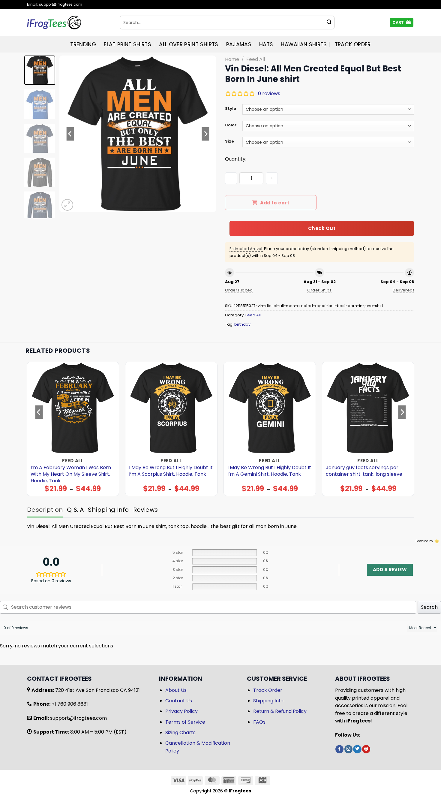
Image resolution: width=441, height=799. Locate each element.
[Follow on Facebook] (339, 749)
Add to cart (274, 203)
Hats (266, 44)
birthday (242, 324)
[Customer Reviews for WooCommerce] (436, 541)
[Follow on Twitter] (357, 749)
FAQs (259, 722)
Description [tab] (45, 509)
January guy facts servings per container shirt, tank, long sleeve (364, 471)
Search (429, 607)
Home (232, 59)
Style (230, 109)
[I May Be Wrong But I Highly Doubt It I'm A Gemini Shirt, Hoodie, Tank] (270, 408)
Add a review (390, 569)
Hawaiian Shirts (304, 44)
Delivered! (403, 290)
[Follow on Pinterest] (366, 749)
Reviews (145, 509)
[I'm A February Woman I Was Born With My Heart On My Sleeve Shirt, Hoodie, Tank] (73, 408)
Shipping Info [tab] (108, 509)
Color (230, 125)
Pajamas (238, 44)
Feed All (255, 59)
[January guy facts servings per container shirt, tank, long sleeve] (368, 408)
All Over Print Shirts (188, 44)
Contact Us (178, 700)
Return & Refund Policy (280, 711)
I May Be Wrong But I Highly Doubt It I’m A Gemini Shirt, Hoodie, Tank (269, 471)
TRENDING (83, 44)
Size (229, 141)
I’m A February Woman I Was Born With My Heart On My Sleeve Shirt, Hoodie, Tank (71, 474)
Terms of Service (185, 722)
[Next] (205, 133)
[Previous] (70, 133)
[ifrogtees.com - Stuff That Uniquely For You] (69, 22)
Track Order (353, 44)
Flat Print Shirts (127, 44)
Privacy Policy (181, 711)
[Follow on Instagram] (348, 749)
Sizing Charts (180, 732)
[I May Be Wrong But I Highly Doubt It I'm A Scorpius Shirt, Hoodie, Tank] (171, 408)
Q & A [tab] (75, 509)
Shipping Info (268, 700)
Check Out (321, 228)
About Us (176, 690)
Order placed (239, 290)
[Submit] (329, 22)
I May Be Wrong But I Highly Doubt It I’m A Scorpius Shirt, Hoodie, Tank (171, 471)
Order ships (319, 290)
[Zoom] (67, 205)
